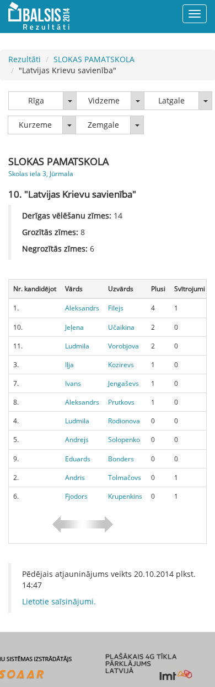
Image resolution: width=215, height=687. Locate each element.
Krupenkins (125, 496)
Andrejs (77, 439)
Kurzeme (35, 124)
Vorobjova (123, 346)
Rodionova (124, 421)
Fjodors (76, 496)
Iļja (69, 364)
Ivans (73, 383)
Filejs (115, 308)
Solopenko (124, 439)
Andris (75, 477)
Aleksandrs (82, 308)
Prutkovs (121, 402)
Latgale (171, 100)
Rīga (36, 100)
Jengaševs (123, 383)
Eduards (77, 459)
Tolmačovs (124, 477)
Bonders (121, 459)
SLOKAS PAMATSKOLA (94, 59)
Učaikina (121, 327)
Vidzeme (104, 100)
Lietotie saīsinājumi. (59, 601)
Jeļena (74, 327)
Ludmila (77, 346)
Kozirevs (121, 364)
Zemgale (103, 124)
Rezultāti (24, 59)
